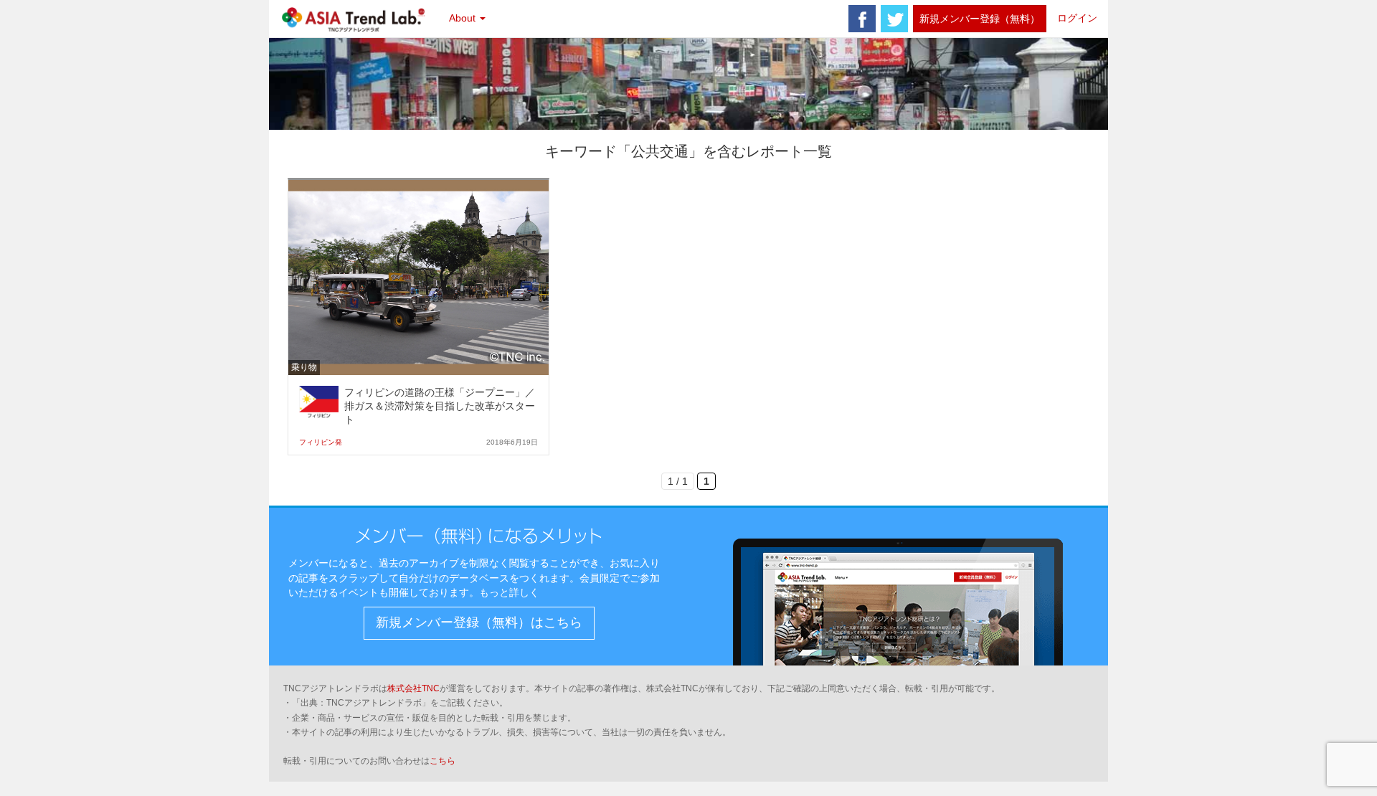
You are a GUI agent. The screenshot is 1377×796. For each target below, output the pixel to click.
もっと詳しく (509, 592)
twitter (894, 18)
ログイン (1077, 18)
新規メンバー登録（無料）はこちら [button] (479, 622)
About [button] (463, 18)
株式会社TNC (413, 688)
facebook (862, 18)
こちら (442, 761)
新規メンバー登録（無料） (979, 18)
